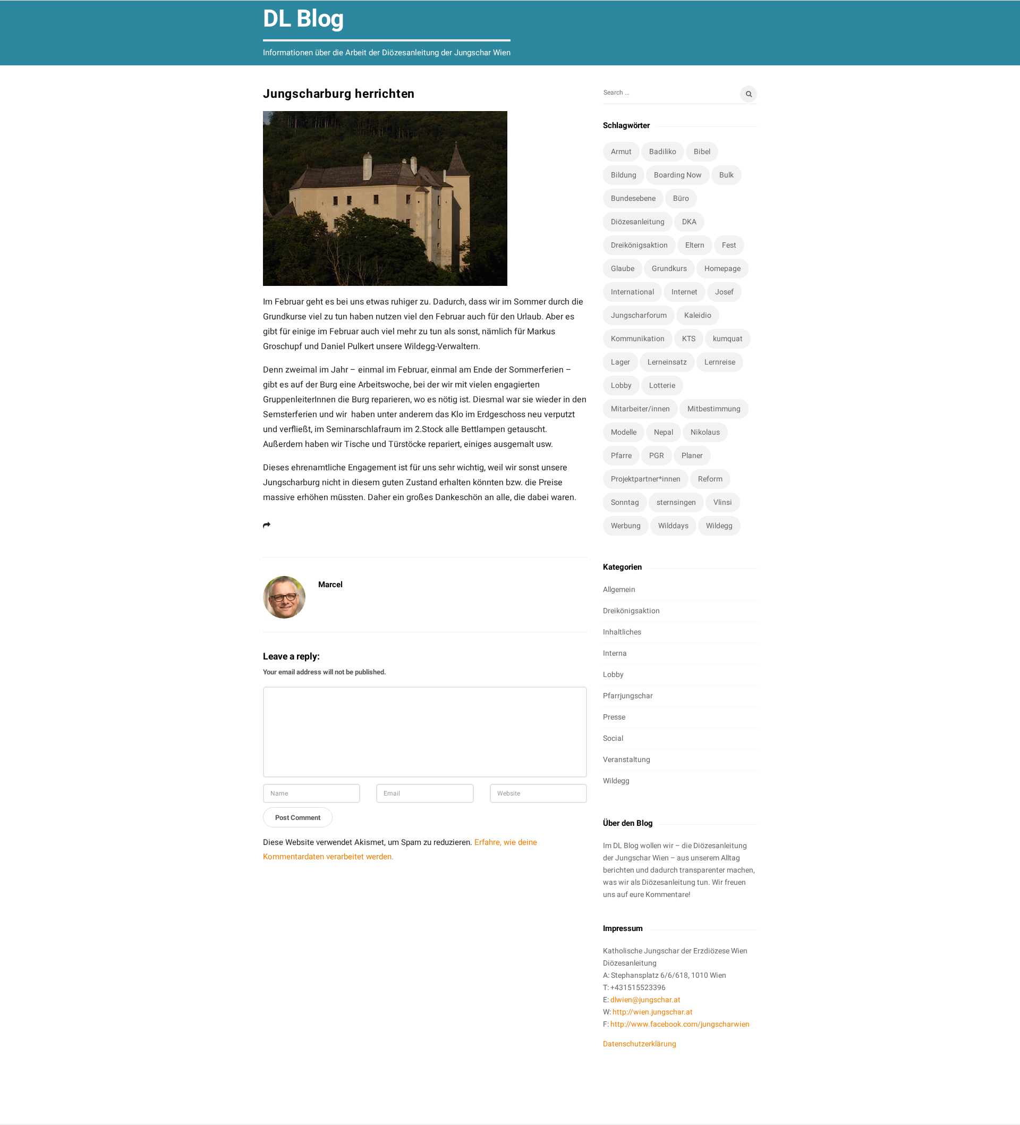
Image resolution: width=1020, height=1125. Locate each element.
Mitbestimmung (714, 409)
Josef (724, 292)
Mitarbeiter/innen (640, 409)
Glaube (622, 268)
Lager (620, 362)
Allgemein (619, 589)
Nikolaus (705, 432)
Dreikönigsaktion (639, 245)
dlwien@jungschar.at (645, 999)
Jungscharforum (639, 315)
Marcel (330, 584)
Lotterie (662, 385)
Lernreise (719, 362)
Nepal (663, 432)
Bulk (726, 175)
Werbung (626, 525)
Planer (692, 455)
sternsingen (676, 502)
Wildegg (719, 525)
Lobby (621, 385)
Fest (729, 245)
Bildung (623, 175)
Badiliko (662, 151)
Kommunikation (638, 338)
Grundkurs (669, 268)
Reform (710, 479)
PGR (656, 455)
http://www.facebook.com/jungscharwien (680, 1024)
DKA (689, 221)
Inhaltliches (622, 632)
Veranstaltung (626, 759)
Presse (614, 717)
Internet (685, 292)
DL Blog (303, 19)
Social (613, 738)
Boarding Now (678, 175)
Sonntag (625, 502)
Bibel (702, 151)
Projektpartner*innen (646, 479)
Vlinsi (722, 502)
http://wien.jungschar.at (653, 1012)
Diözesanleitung (638, 221)
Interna (615, 653)
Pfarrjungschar (628, 695)
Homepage (722, 268)
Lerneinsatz (667, 362)
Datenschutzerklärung (639, 1044)
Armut (621, 151)
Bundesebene (633, 198)
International (632, 292)
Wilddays (673, 525)
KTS (688, 338)
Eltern (694, 245)
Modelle (623, 432)
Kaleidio (697, 315)
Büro (681, 198)
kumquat (728, 338)
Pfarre (621, 455)
